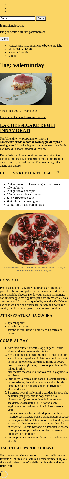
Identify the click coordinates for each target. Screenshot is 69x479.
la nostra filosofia (18, 52)
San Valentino (8, 138)
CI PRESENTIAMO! (21, 49)
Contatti (12, 55)
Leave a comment (35, 117)
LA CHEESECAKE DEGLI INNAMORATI (27, 128)
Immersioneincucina (12, 25)
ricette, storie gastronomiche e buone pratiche (35, 45)
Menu (5, 38)
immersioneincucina (12, 117)
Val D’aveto (61, 301)
